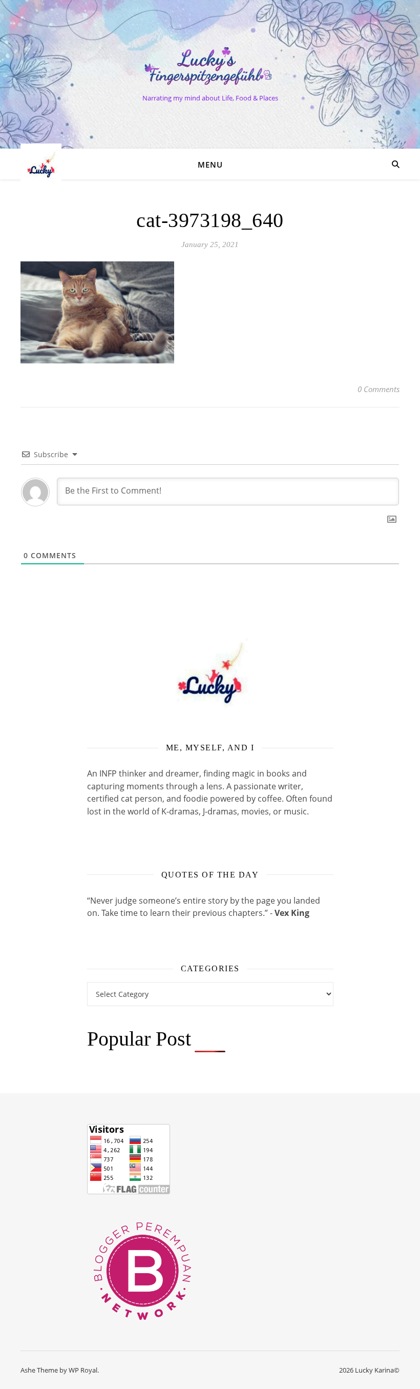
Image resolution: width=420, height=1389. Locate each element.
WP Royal (83, 1370)
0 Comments (379, 389)
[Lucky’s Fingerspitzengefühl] (210, 66)
